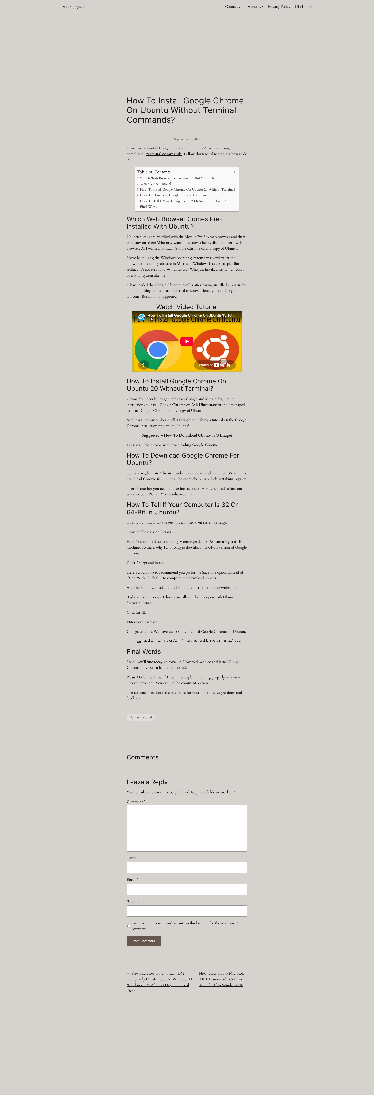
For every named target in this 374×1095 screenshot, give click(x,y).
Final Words (148, 206)
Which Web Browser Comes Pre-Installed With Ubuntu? (180, 178)
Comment (136, 801)
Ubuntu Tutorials (141, 717)
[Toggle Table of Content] (230, 172)
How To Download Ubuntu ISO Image (197, 435)
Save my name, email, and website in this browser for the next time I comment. (184, 926)
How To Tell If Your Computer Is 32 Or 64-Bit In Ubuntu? (182, 201)
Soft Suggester (73, 6)
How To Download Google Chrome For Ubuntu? (175, 195)
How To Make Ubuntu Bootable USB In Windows (196, 641)
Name (132, 858)
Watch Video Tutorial (155, 184)
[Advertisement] (187, 44)
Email (132, 879)
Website (133, 901)
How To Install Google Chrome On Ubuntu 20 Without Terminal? (187, 189)
